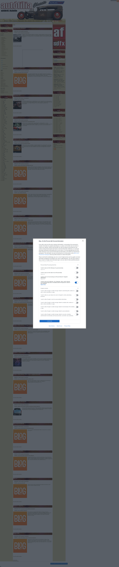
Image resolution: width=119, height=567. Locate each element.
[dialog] (59, 283)
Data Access (59, 325)
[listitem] (59, 265)
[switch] (76, 268)
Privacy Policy (67, 325)
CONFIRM (49, 321)
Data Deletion (52, 325)
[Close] (83, 241)
